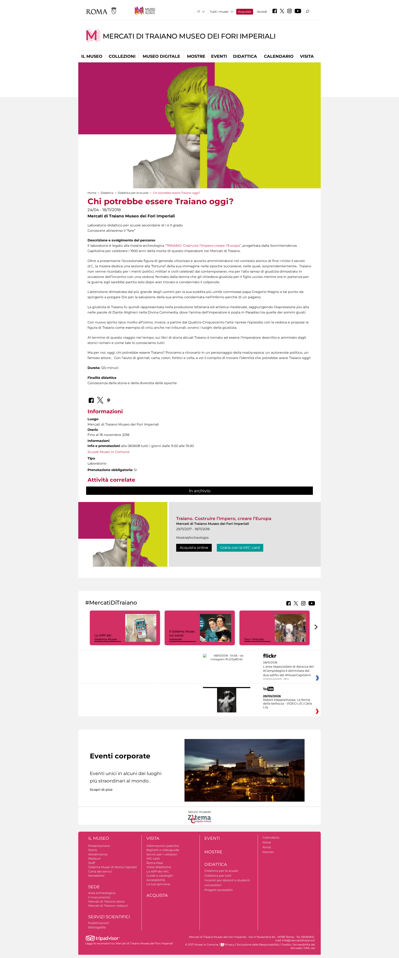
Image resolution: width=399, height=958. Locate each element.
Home (92, 193)
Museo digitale (161, 56)
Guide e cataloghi (159, 875)
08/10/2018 (288, 671)
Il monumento (99, 897)
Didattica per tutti (217, 875)
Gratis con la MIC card (240, 547)
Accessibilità (155, 880)
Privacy (229, 944)
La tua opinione (158, 884)
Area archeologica (101, 893)
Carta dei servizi (100, 871)
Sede (94, 887)
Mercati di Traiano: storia (106, 901)
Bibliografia (97, 927)
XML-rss (309, 948)
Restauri (94, 858)
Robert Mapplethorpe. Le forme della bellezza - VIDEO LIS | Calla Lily (287, 703)
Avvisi (267, 847)
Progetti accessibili (218, 890)
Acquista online (194, 547)
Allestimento (98, 854)
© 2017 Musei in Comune (201, 944)
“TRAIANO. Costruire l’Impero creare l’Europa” (203, 245)
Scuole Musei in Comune (109, 452)
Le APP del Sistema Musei (105, 637)
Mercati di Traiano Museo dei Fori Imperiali (189, 36)
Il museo (91, 56)
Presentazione (99, 846)
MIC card (153, 858)
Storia (92, 850)
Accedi (262, 11)
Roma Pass (154, 863)
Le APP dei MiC (157, 871)
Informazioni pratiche (162, 846)
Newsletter (96, 875)
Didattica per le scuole (133, 193)
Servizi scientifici (109, 917)
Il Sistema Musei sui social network (182, 635)
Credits (286, 944)
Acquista (244, 11)
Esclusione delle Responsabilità (258, 944)
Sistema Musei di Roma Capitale (112, 867)
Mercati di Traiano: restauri (108, 905)
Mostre (196, 56)
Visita (307, 56)
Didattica (245, 56)
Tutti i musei (219, 11)
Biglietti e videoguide (162, 850)
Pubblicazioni (98, 923)
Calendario (278, 56)
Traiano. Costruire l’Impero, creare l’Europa (223, 518)
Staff (91, 863)
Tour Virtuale (254, 639)
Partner (268, 852)
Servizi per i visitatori (161, 854)
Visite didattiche (158, 867)
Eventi (219, 56)
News (267, 842)
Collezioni (122, 56)
